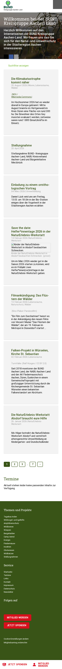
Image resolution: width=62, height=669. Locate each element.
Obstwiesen (9, 550)
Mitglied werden (43, 664)
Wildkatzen (9, 553)
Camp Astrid (9, 537)
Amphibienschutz (11, 523)
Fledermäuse (9, 543)
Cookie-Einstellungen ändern (16, 639)
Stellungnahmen (11, 557)
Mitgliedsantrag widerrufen (15, 642)
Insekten (7, 547)
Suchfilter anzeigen (18, 65)
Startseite (8, 572)
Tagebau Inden (10, 517)
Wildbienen (9, 527)
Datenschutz (9, 589)
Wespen (7, 530)
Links (6, 578)
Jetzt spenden (17, 664)
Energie (7, 540)
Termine (7, 575)
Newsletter (8, 592)
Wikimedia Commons (21, 97)
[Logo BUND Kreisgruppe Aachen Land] (8, 4)
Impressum (9, 585)
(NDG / (14, 94)
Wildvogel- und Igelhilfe (14, 520)
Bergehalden (9, 533)
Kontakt (7, 582)
